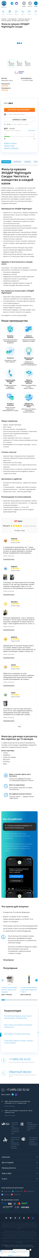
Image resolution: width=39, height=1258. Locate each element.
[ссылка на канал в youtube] (10, 1218)
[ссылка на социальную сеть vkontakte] (6, 1218)
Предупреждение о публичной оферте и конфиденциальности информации (19, 1241)
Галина (13, 692)
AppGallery (30, 1191)
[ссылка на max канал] (16, 3)
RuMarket (17, 1194)
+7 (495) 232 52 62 (17, 1089)
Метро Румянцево (10, 1106)
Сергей (13, 665)
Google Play (19, 1191)
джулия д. (14, 637)
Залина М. (14, 538)
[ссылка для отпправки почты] (29, 12)
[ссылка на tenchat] (28, 1218)
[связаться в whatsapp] (16, 12)
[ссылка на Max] (32, 1218)
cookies (14, 1252)
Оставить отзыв (19, 530)
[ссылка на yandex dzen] (23, 1218)
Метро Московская (10, 1115)
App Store (7, 1191)
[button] (36, 980)
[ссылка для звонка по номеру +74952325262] (23, 12)
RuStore (7, 1194)
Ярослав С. (14, 601)
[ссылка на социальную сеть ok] (19, 1218)
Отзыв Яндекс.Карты (8, 559)
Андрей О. (14, 566)
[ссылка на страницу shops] (10, 12)
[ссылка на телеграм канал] (12, 3)
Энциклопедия (12, 1010)
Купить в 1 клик (19, 120)
